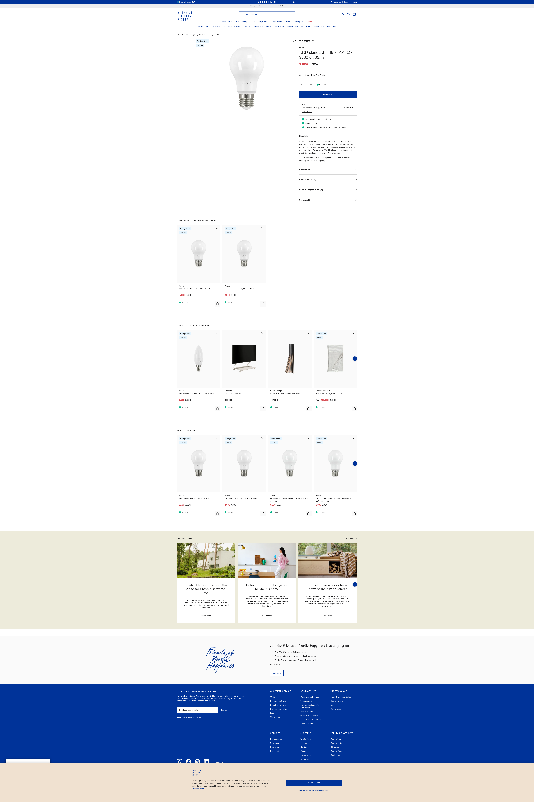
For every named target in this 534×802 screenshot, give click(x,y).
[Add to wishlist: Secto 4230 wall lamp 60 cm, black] (308, 332)
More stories (351, 538)
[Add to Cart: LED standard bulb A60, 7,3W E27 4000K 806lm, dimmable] (354, 513)
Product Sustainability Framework (310, 706)
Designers (299, 21)
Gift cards (334, 747)
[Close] (47, 762)
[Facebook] (188, 762)
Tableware (305, 759)
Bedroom (279, 27)
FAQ (272, 713)
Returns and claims (278, 709)
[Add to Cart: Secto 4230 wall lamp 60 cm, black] (309, 408)
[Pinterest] (197, 762)
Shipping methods (278, 705)
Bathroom (292, 27)
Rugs (268, 27)
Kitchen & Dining (232, 27)
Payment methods (278, 701)
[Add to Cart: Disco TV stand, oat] (263, 408)
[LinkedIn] (206, 762)
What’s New (305, 739)
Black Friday (335, 755)
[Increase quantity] (311, 84)
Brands (289, 21)
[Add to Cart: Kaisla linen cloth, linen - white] (354, 408)
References (335, 709)
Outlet (309, 21)
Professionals (276, 739)
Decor (247, 27)
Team (332, 705)
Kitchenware (305, 755)
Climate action (306, 711)
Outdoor (306, 27)
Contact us (275, 717)
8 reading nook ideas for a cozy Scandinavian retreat (328, 586)
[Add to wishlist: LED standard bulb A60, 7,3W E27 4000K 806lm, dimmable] (353, 437)
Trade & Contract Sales (340, 697)
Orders (273, 697)
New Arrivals (227, 21)
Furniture (203, 27)
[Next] (355, 584)
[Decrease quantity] (301, 84)
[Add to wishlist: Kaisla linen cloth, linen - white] (353, 332)
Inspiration (263, 21)
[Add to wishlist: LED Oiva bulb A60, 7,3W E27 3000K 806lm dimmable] (308, 437)
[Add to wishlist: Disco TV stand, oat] (262, 332)
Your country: (183, 717)
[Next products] (355, 358)
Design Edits (336, 743)
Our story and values (309, 697)
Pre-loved (274, 751)
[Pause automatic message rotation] (294, 2)
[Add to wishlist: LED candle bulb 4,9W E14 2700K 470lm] (217, 332)
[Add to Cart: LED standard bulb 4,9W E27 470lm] (263, 304)
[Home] (178, 35)
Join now (277, 673)
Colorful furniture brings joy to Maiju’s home (267, 586)
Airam (301, 47)
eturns (315, 123)
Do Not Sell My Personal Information (314, 790)
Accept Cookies (314, 782)
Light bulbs (215, 35)
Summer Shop (242, 21)
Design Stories (277, 21)
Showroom (275, 743)
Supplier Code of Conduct (312, 719)
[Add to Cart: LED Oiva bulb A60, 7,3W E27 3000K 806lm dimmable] (309, 513)
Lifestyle (319, 27)
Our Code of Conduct (310, 715)
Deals (253, 21)
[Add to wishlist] (294, 41)
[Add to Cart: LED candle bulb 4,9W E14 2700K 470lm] (217, 408)
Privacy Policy (198, 789)
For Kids (331, 27)
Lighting (216, 27)
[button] (343, 14)
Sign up (224, 710)
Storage (258, 27)
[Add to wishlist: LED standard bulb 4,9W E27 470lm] (262, 228)
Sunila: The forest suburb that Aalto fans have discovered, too (206, 588)
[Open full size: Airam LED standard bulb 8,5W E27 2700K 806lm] (246, 78)
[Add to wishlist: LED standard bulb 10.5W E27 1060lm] (217, 228)
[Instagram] (179, 762)
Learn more (275, 665)
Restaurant (275, 747)
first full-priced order (337, 127)
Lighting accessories (199, 35)
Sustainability (306, 701)
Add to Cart (328, 94)
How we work (336, 701)
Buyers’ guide (306, 723)
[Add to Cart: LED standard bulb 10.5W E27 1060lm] (217, 304)
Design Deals (336, 751)
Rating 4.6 (272, 2)
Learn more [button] (307, 112)
